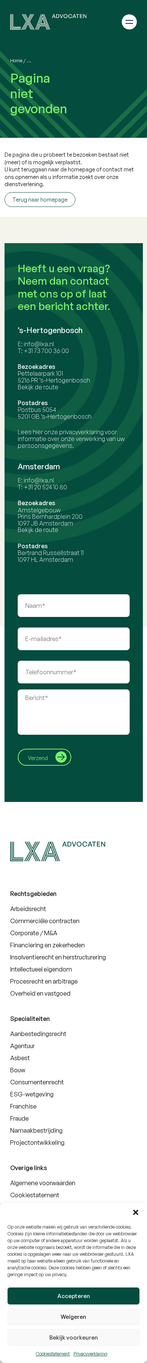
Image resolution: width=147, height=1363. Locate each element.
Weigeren (73, 1316)
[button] (135, 1212)
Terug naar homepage (39, 199)
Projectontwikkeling (37, 1142)
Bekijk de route (38, 387)
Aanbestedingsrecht (38, 1034)
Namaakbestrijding (36, 1130)
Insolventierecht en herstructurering (58, 957)
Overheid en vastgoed (40, 993)
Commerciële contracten (45, 921)
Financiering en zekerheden (47, 945)
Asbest (20, 1058)
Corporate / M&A (33, 933)
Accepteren (73, 1296)
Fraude (19, 1118)
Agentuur (22, 1046)
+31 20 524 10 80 (45, 487)
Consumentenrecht (37, 1082)
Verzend (38, 758)
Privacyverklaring (90, 1354)
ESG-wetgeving (32, 1094)
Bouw (17, 1070)
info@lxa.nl (39, 344)
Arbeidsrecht (28, 909)
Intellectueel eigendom (41, 969)
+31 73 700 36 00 (46, 351)
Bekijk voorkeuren (73, 1337)
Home (16, 60)
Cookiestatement (53, 1354)
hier (38, 432)
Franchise (23, 1106)
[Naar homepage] (48, 21)
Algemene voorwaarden (42, 1183)
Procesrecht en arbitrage (44, 981)
